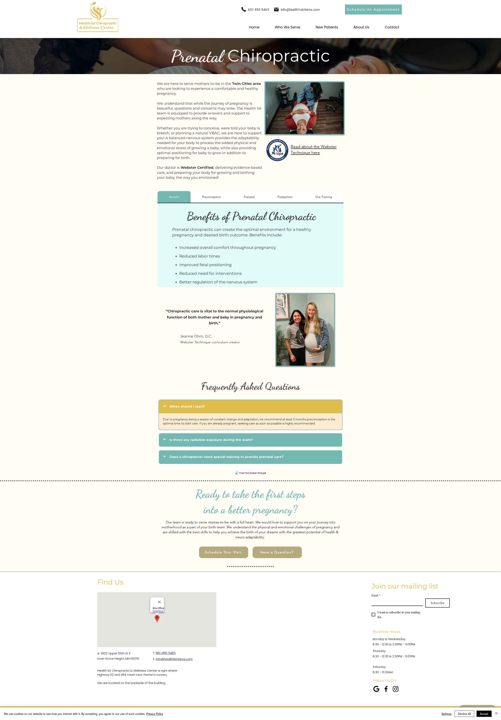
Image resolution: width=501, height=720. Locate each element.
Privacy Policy (154, 714)
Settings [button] (446, 714)
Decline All (464, 714)
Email (376, 595)
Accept (484, 714)
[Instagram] (395, 689)
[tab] (174, 197)
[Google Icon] (376, 689)
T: (154, 653)
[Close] (496, 714)
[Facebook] (386, 689)
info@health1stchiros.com (300, 10)
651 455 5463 (258, 10)
